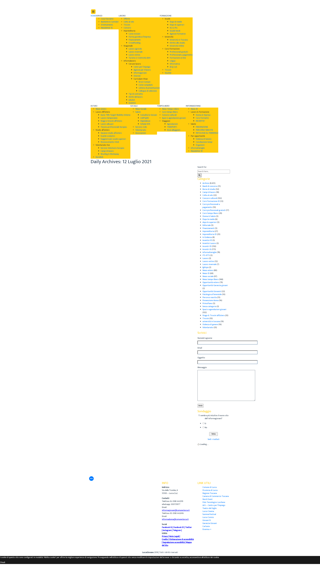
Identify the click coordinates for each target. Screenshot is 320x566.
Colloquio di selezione (148, 91)
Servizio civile (141, 127)
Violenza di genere (210, 324)
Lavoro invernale (135, 52)
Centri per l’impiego (142, 67)
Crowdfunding (134, 43)
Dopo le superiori (177, 25)
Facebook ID (179, 527)
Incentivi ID (207, 240)
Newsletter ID (197, 151)
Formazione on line (178, 58)
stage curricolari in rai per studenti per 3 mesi (159, 345)
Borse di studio (208, 189)
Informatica (175, 64)
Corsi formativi (202, 118)
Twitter (188, 527)
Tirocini (127, 25)
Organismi (200, 145)
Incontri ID (207, 246)
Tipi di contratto (136, 94)
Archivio (129, 179)
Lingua (172, 61)
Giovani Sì (206, 520)
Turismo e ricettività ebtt (139, 58)
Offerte (127, 19)
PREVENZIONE (202, 127)
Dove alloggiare (173, 130)
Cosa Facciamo (107, 19)
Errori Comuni (144, 82)
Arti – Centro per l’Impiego (213, 505)
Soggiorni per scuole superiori (113, 139)
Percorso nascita (209, 297)
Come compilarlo (146, 85)
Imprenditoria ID (209, 234)
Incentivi (132, 103)
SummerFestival (209, 514)
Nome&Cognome (205, 338)
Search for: (202, 167)
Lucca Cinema (208, 511)
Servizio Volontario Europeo (112, 148)
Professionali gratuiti (179, 52)
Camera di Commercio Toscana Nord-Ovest (215, 498)
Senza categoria (209, 306)
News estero (101, 109)
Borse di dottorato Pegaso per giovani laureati (154, 214)
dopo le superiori (209, 222)
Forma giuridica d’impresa (140, 37)
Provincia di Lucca (210, 490)
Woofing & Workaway (110, 154)
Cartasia (206, 526)
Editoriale (206, 225)
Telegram (177, 530)
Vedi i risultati (213, 439)
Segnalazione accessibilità (174, 542)
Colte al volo (129, 22)
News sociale (207, 276)
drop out (173, 67)
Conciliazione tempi (204, 142)
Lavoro (205, 258)
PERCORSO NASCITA (204, 130)
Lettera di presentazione (149, 88)
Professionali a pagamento (181, 55)
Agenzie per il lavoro (142, 70)
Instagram (167, 530)
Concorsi (127, 28)
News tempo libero (210, 279)
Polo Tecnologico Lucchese (213, 502)
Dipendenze (145, 121)
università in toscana (211, 321)
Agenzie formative (178, 34)
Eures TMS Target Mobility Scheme (115, 115)
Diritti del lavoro (136, 97)
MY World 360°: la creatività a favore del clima (160, 389)
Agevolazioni (172, 124)
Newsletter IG (107, 28)
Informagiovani (140, 73)
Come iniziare (134, 34)
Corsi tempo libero (170, 112)
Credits (165, 539)
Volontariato (140, 130)
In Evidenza (207, 237)
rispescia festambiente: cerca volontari (154, 256)
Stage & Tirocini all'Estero (213, 315)
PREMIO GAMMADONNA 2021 (147, 434)
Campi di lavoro (107, 151)
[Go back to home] (98, 4)
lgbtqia (205, 267)
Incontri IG (206, 249)
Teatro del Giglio (209, 508)
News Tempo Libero (170, 109)
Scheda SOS (145, 124)
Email (200, 347)
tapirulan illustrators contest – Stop (152, 301)
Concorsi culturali (169, 115)
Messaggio (202, 367)
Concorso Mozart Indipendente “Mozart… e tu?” (157, 170)
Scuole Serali (175, 31)
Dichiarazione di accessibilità (181, 539)
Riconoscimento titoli (110, 142)
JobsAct (132, 100)
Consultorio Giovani (148, 115)
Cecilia (129, 176)
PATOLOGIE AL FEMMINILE (207, 133)
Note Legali (174, 536)
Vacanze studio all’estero (111, 133)
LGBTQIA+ (144, 118)
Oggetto (201, 357)
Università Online (177, 46)
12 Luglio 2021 (132, 182)
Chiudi (2, 562)
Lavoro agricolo (135, 49)
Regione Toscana (209, 493)
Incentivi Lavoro (209, 243)
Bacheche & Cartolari (110, 22)
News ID (194, 109)
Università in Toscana (179, 40)
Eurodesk (99, 157)
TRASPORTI (172, 127)
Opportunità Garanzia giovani (215, 285)
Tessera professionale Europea (114, 127)
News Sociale (140, 109)
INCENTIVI (200, 121)
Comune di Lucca (209, 487)
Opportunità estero (210, 282)
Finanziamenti (135, 40)
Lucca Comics (208, 517)
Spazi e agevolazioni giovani (174, 118)
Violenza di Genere (203, 139)
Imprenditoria (208, 231)
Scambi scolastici (108, 136)
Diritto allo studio (177, 43)
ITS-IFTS (206, 255)
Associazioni (140, 133)
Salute (138, 112)
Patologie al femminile (212, 294)
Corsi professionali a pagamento (211, 206)
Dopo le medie (176, 22)
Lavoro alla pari (107, 124)
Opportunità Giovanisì (211, 291)
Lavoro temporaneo (109, 118)
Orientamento (107, 25)
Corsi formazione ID (211, 201)
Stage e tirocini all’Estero (111, 121)
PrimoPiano (207, 303)
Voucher (168, 73)
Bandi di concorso (209, 186)
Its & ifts (174, 28)
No (206, 427)
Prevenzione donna (210, 300)
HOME (93, 16)
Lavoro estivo (134, 55)
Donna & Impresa (203, 115)
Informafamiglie (198, 148)
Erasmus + (206, 529)
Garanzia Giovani (209, 523)
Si (205, 423)
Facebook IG (167, 527)
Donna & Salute (209, 216)
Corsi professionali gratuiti (214, 210)
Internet (137, 76)
